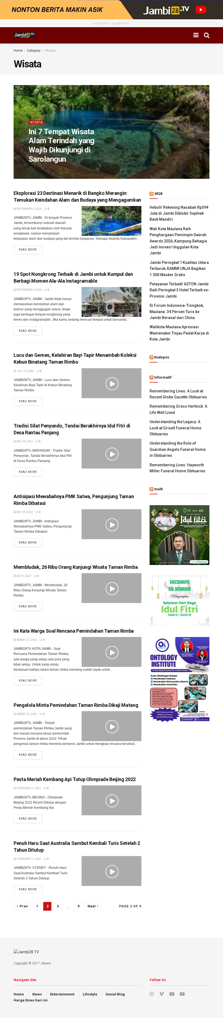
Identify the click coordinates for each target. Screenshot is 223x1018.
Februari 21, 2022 (28, 788)
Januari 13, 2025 (67, 169)
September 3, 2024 (29, 289)
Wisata (50, 50)
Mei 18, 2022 (24, 441)
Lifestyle (90, 994)
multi (158, 489)
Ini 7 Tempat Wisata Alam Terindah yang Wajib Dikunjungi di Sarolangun (61, 145)
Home (18, 50)
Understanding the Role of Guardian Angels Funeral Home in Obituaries (178, 449)
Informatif (163, 377)
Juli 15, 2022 (25, 371)
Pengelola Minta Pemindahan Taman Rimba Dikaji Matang (76, 705)
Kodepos (161, 357)
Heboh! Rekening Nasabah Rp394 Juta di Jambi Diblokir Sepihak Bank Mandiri (179, 213)
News (37, 994)
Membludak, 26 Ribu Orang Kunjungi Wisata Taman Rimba (76, 567)
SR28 (158, 194)
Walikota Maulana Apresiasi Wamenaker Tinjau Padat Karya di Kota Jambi (179, 333)
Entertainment (62, 994)
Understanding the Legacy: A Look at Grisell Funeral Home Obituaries (175, 428)
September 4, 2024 (29, 208)
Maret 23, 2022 (26, 639)
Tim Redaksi (41, 169)
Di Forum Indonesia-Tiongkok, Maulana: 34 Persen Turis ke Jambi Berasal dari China (177, 311)
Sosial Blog (115, 994)
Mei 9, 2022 (23, 575)
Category (34, 50)
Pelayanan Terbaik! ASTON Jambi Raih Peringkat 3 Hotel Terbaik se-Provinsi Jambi (179, 290)
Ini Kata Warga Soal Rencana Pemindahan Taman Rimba (74, 631)
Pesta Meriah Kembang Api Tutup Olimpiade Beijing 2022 (75, 779)
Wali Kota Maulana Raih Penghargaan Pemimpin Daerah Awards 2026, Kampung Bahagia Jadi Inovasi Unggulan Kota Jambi (178, 241)
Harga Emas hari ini (31, 1000)
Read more (28, 249)
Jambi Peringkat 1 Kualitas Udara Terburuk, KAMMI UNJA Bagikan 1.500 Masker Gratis (179, 268)
